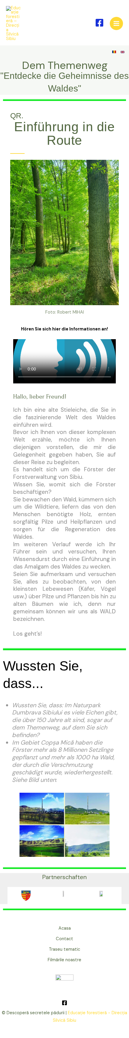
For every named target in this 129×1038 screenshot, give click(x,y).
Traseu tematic (64, 949)
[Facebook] (99, 22)
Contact (64, 939)
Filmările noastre (64, 960)
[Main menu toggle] (116, 23)
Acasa (64, 928)
